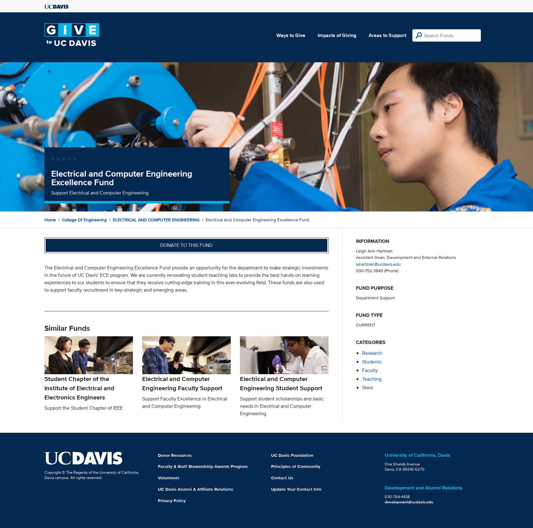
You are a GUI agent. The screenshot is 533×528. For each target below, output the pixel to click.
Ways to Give (290, 35)
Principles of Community (295, 466)
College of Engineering (84, 220)
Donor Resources (175, 455)
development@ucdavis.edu (409, 502)
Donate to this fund (186, 245)
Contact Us (282, 478)
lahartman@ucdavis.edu (378, 264)
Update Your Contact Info (296, 489)
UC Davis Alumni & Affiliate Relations (195, 489)
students (371, 361)
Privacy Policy (172, 500)
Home (50, 220)
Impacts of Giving (337, 35)
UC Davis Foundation (292, 455)
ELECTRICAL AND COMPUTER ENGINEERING (156, 220)
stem (367, 387)
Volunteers (169, 478)
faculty (370, 370)
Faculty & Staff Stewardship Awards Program (203, 466)
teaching (372, 379)
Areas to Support (387, 35)
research (372, 353)
